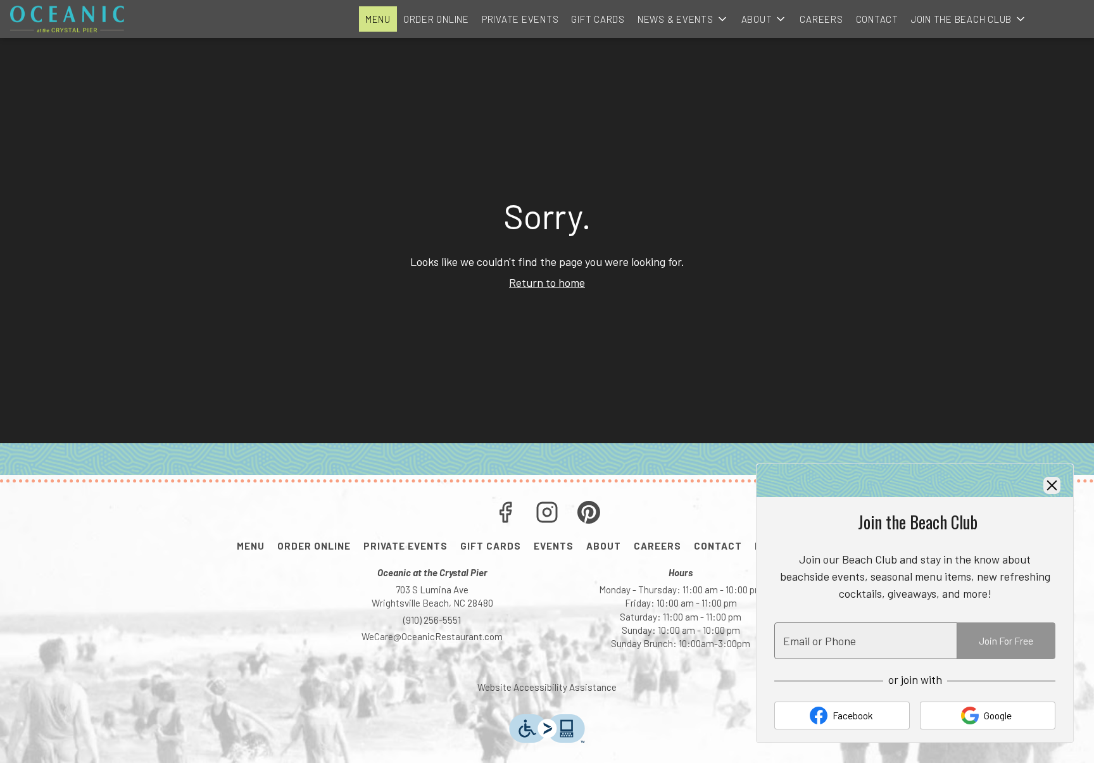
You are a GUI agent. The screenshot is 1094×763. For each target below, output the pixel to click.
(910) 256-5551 (432, 620)
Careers (821, 19)
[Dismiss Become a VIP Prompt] (1052, 485)
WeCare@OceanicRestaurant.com (432, 636)
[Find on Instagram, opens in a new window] (547, 514)
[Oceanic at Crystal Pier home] (67, 19)
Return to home (547, 282)
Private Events (520, 19)
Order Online (436, 19)
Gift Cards (598, 19)
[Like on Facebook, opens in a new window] (505, 514)
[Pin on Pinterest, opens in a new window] (588, 514)
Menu (378, 19)
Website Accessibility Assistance (547, 687)
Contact (877, 19)
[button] (683, 19)
